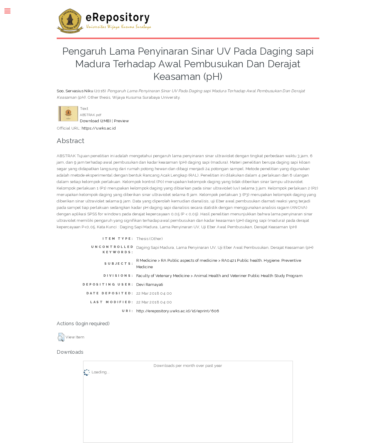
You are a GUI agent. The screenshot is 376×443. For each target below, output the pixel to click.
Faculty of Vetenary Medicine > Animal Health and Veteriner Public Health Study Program (219, 275)
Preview (121, 120)
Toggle (10, 11)
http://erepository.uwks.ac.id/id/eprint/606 (177, 310)
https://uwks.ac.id (99, 128)
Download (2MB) (95, 120)
